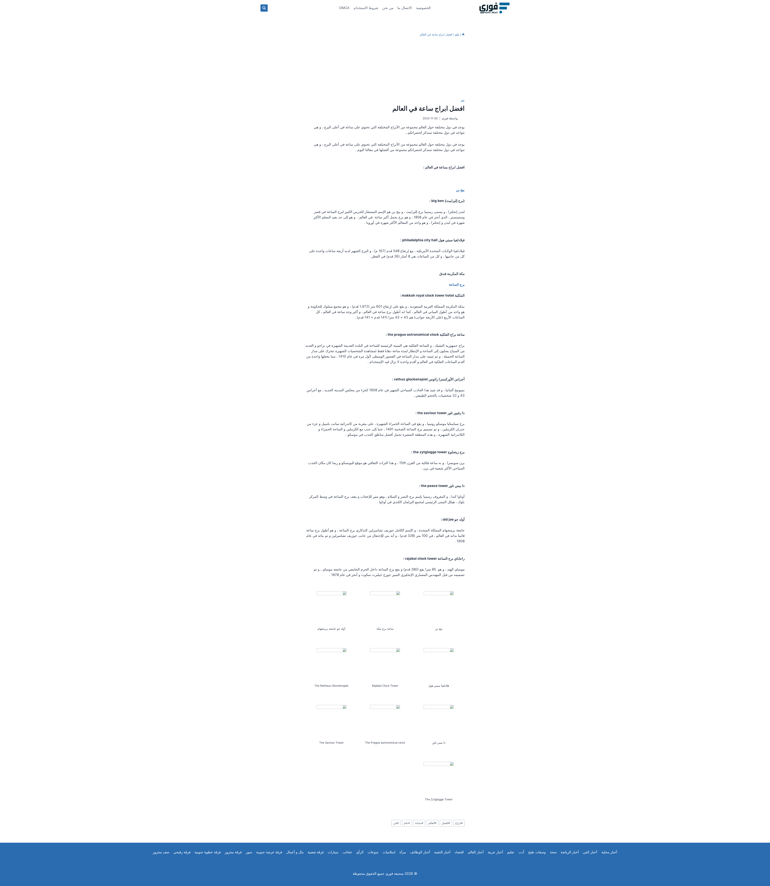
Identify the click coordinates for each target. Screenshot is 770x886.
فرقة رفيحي (181, 852)
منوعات (373, 852)
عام (463, 100)
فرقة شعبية (316, 852)
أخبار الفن (590, 852)
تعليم (510, 852)
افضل (446, 823)
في (396, 823)
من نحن (387, 8)
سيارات (333, 852)
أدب (521, 852)
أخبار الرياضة (570, 852)
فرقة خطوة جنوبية (208, 852)
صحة (553, 852)
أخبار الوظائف (420, 852)
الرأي (360, 852)
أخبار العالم (476, 852)
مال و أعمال (295, 852)
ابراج (459, 823)
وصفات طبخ (537, 852)
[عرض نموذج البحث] (264, 8)
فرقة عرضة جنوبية (269, 852)
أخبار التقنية (442, 852)
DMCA (344, 8)
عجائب (347, 852)
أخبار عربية (495, 852)
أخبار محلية (609, 852)
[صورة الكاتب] (462, 118)
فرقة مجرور (233, 852)
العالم (432, 823)
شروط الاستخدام (366, 8)
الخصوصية (423, 8)
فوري (445, 118)
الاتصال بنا (404, 8)
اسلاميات (389, 852)
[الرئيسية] (463, 34)
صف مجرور (161, 852)
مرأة (402, 852)
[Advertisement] (385, 68)
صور (249, 852)
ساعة (419, 823)
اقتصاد (459, 852)
